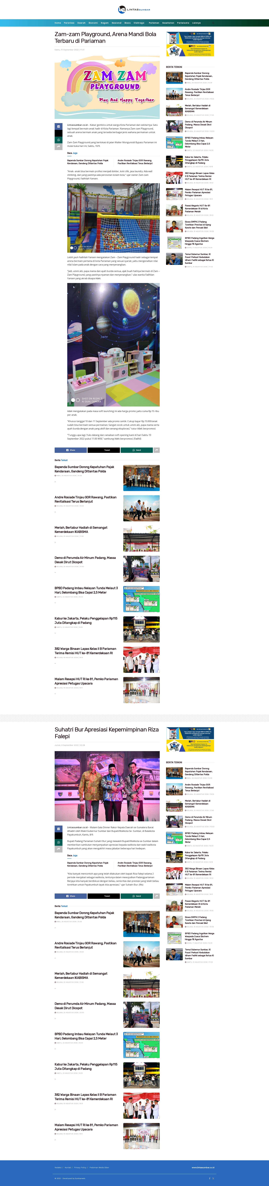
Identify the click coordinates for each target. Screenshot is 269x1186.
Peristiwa (69, 22)
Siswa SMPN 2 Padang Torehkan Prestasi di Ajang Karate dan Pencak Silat (198, 225)
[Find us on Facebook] (209, 1178)
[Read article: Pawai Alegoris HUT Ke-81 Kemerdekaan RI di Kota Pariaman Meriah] (174, 210)
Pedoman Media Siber (99, 1167)
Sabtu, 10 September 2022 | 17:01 (69, 50)
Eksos (128, 22)
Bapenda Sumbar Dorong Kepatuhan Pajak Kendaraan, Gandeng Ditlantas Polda (199, 76)
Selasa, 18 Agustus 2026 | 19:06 (200, 231)
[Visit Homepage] (134, 10)
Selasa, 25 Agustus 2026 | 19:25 (70, 506)
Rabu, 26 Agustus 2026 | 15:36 (69, 476)
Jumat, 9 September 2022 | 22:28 (70, 745)
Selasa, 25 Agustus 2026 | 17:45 (70, 536)
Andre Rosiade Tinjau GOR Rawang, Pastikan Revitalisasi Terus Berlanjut (199, 92)
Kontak (68, 1167)
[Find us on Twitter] (213, 1178)
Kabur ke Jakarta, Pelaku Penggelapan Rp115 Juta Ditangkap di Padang (197, 160)
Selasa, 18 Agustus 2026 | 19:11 (69, 688)
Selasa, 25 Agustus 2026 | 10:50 (70, 567)
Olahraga (139, 22)
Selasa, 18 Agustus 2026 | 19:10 (199, 215)
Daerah (81, 22)
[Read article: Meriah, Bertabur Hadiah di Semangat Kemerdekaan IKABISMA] (141, 539)
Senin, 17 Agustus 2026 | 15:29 (199, 248)
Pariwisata (183, 22)
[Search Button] (213, 23)
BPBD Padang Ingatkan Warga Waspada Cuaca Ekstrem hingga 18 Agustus (199, 241)
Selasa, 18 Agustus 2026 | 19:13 (69, 657)
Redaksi (58, 1167)
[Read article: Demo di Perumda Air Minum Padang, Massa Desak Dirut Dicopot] (141, 569)
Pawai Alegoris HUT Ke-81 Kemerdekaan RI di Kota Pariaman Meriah (197, 208)
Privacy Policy (80, 1167)
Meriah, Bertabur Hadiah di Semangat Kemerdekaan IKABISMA (197, 108)
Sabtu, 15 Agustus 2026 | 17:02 (199, 267)
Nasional (116, 22)
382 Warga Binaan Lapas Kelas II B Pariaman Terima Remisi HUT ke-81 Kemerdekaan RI (199, 176)
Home (58, 22)
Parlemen (154, 22)
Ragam (105, 22)
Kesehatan (168, 22)
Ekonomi (93, 22)
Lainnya (196, 22)
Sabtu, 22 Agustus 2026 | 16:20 (69, 597)
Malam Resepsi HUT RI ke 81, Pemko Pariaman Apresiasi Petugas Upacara (199, 192)
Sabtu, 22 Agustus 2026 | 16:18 (69, 627)
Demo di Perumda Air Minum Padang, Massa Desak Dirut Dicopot (198, 124)
